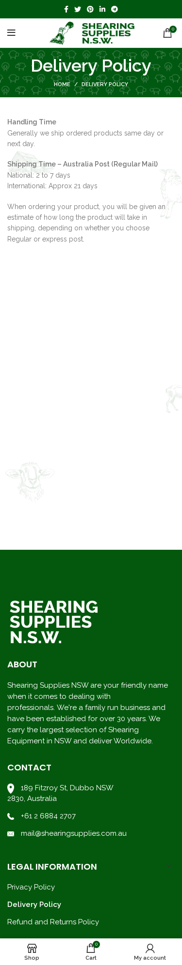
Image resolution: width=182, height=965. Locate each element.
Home (62, 84)
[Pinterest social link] (90, 9)
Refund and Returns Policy (53, 922)
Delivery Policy (34, 904)
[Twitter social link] (77, 9)
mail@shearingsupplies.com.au (73, 833)
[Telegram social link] (114, 9)
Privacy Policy (31, 887)
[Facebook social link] (66, 9)
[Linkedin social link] (102, 9)
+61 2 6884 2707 (48, 816)
